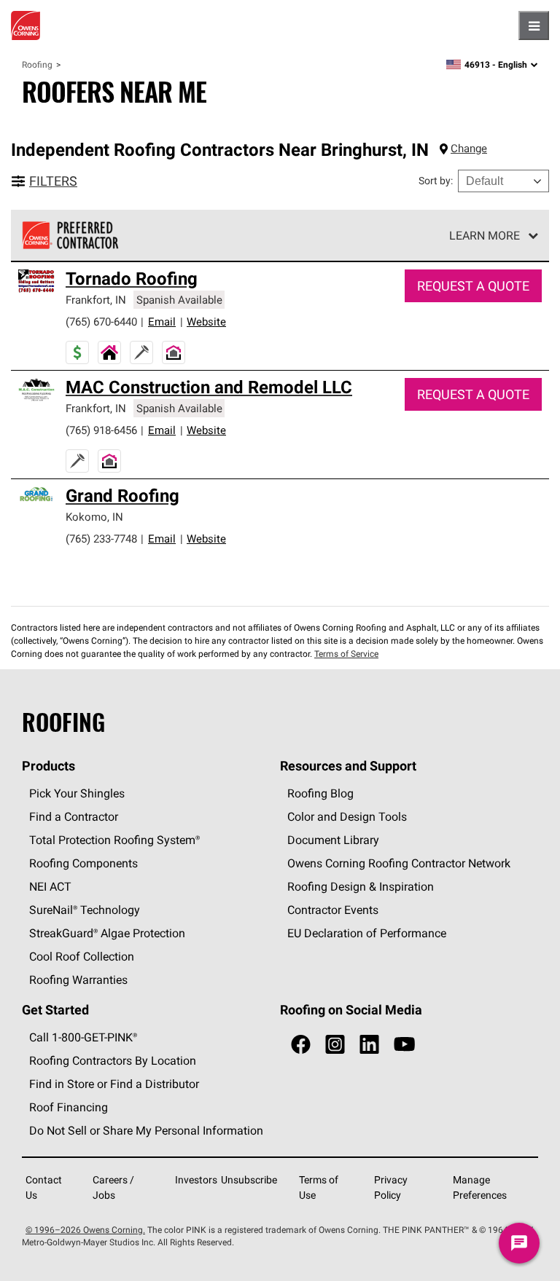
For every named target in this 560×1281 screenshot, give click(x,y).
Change (469, 148)
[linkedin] (369, 1045)
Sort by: (436, 180)
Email (162, 321)
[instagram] (335, 1045)
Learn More (484, 235)
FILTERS (53, 181)
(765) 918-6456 (101, 430)
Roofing (37, 64)
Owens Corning (25, 25)
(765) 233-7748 (101, 538)
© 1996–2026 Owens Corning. (85, 1229)
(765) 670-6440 (101, 321)
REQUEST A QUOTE (473, 285)
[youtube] (404, 1045)
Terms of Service (346, 653)
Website (206, 321)
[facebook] (301, 1045)
